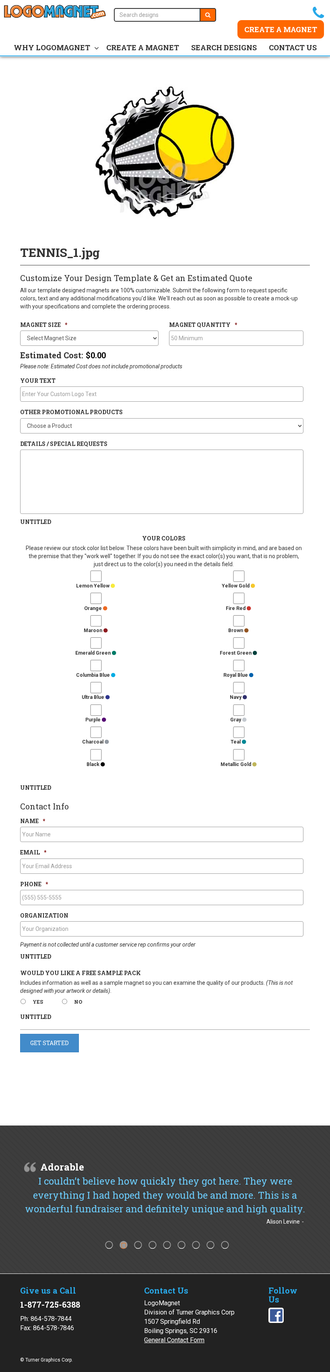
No (78, 1001)
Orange (93, 608)
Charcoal (93, 742)
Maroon (93, 630)
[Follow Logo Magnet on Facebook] (276, 1315)
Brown (236, 630)
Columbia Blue (93, 675)
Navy (236, 697)
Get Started (49, 1043)
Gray (236, 720)
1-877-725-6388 (50, 1304)
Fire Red (236, 608)
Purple (93, 720)
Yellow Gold (236, 586)
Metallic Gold (236, 764)
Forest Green (236, 653)
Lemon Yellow (93, 586)
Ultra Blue (93, 697)
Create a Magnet (280, 29)
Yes (38, 1001)
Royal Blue (236, 675)
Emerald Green (93, 653)
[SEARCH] (208, 15)
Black (94, 764)
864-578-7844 (51, 1319)
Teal (236, 742)
